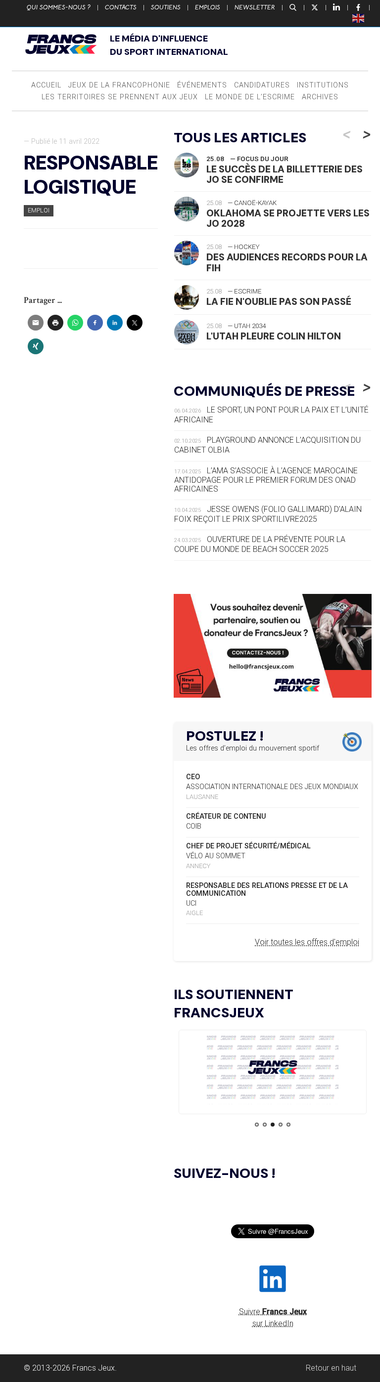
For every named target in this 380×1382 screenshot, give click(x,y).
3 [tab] (273, 1125)
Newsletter (255, 7)
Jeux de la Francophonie (119, 85)
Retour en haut (331, 1368)
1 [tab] (257, 1125)
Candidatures (262, 85)
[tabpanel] (272, 1069)
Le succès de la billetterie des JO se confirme (284, 174)
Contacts (121, 7)
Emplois (207, 7)
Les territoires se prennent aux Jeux (120, 97)
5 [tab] (288, 1125)
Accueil (46, 85)
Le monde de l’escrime (250, 97)
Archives (320, 97)
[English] (358, 18)
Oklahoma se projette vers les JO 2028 (288, 218)
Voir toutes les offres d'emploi (307, 942)
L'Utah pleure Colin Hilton (273, 336)
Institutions (323, 85)
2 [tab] (265, 1125)
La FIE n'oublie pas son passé (278, 301)
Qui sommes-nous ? (59, 7)
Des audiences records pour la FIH (287, 262)
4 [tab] (281, 1125)
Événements (202, 85)
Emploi (38, 210)
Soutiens (166, 7)
